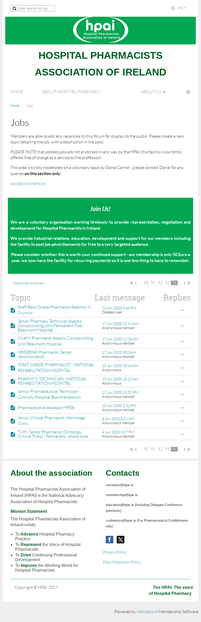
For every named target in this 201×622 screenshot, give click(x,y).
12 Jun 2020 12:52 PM (120, 392)
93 (167, 283)
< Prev (136, 283)
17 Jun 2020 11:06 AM (120, 339)
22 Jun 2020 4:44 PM (119, 308)
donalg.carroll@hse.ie (28, 183)
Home (14, 106)
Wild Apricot (147, 611)
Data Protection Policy (122, 562)
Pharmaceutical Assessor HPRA (46, 407)
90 (146, 283)
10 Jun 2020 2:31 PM (119, 406)
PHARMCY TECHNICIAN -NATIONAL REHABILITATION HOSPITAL (52, 381)
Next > (185, 283)
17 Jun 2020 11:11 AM (120, 324)
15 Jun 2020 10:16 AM (120, 366)
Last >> (189, 283)
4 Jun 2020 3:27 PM (118, 432)
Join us (16, 200)
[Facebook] (109, 539)
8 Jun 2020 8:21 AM (118, 419)
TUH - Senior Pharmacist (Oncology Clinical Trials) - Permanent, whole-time (53, 434)
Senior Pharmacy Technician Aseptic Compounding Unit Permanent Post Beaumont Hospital (50, 325)
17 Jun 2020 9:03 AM (119, 352)
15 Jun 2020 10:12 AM (120, 379)
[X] (120, 539)
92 (160, 283)
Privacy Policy (114, 552)
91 (153, 283)
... (140, 283)
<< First (131, 283)
